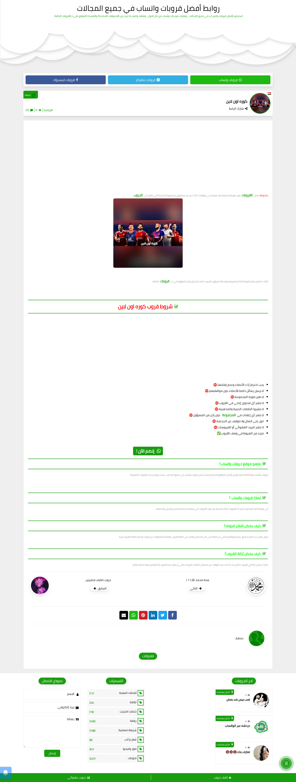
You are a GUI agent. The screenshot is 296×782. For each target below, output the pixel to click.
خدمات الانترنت (113, 711)
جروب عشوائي (77, 777)
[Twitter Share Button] (162, 615)
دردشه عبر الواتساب (237, 725)
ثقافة (113, 702)
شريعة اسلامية (113, 730)
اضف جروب (221, 777)
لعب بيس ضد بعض (238, 699)
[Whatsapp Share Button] (133, 615)
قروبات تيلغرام (146, 80)
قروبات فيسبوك (64, 80)
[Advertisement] (148, 158)
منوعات (113, 758)
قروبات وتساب (228, 80)
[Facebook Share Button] (172, 615)
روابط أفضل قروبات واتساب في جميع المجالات (148, 8)
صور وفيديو (113, 749)
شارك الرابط (236, 108)
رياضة (113, 721)
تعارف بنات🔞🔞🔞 (238, 752)
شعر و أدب (113, 739)
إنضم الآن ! (145, 451)
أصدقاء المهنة (113, 693)
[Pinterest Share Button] (153, 615)
